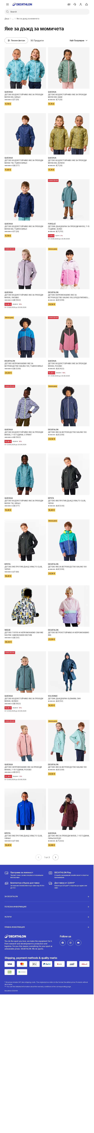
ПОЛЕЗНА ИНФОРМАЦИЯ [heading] (15, 896)
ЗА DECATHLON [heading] (11, 885)
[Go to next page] (56, 857)
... (13, 19)
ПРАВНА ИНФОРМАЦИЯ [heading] (15, 916)
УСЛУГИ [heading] (8, 906)
